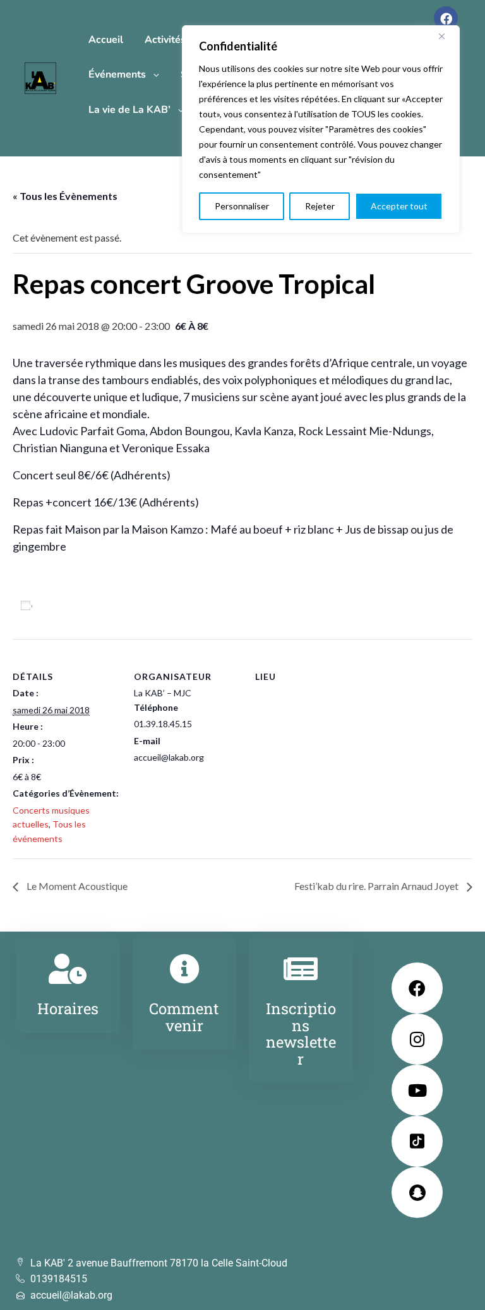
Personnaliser (242, 206)
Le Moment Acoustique (76, 886)
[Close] (446, 36)
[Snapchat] (417, 1192)
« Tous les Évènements (65, 196)
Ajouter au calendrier (86, 605)
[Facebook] (446, 18)
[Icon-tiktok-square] (417, 1141)
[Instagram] (417, 1039)
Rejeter (320, 206)
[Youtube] (417, 1090)
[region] (321, 129)
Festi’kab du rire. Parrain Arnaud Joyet (377, 886)
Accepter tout (399, 206)
